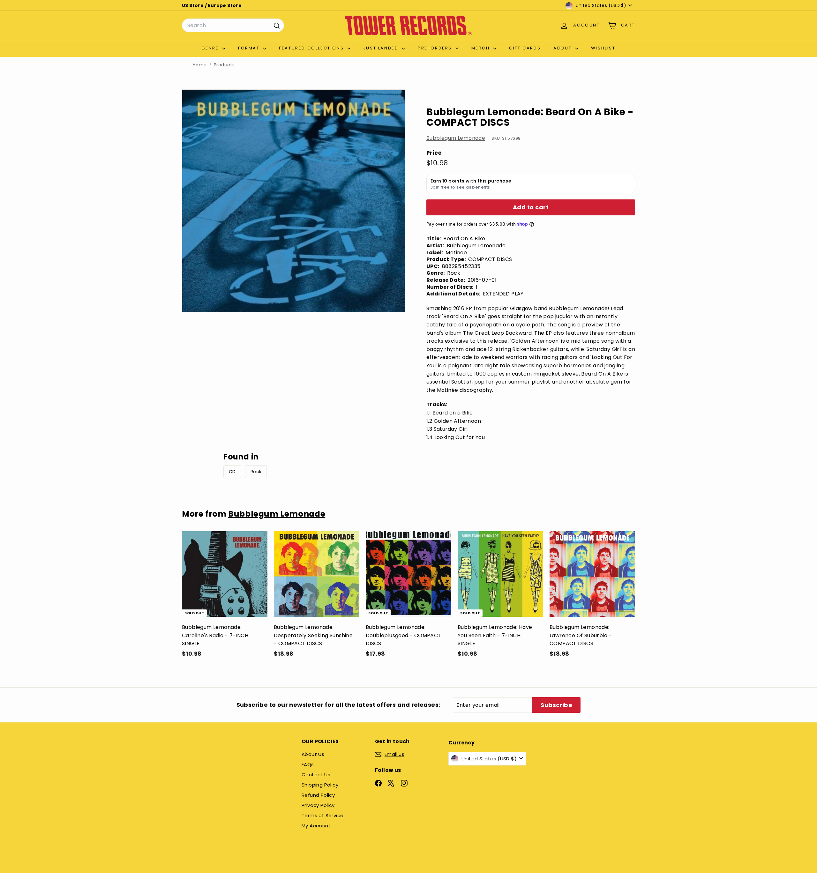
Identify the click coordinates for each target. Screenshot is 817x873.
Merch (481, 48)
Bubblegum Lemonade (455, 138)
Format (249, 48)
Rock (256, 471)
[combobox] (233, 26)
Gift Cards (525, 48)
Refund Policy (318, 795)
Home (200, 65)
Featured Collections (312, 48)
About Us (313, 754)
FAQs (308, 764)
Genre (211, 48)
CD (232, 471)
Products (224, 65)
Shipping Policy (320, 784)
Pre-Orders (436, 48)
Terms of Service (322, 815)
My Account (316, 825)
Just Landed (381, 48)
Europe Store (225, 5)
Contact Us (316, 774)
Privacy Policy (318, 805)
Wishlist (603, 48)
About (563, 48)
